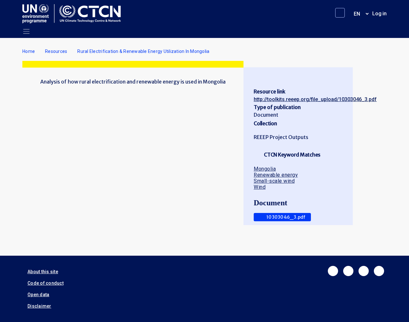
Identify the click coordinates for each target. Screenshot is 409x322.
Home (28, 51)
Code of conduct (45, 283)
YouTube (379, 271)
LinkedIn (363, 271)
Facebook (333, 271)
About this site (42, 271)
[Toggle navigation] (26, 31)
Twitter (348, 271)
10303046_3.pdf (286, 217)
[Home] (74, 13)
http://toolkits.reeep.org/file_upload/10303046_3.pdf (315, 99)
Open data (38, 294)
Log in (379, 14)
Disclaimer (39, 306)
